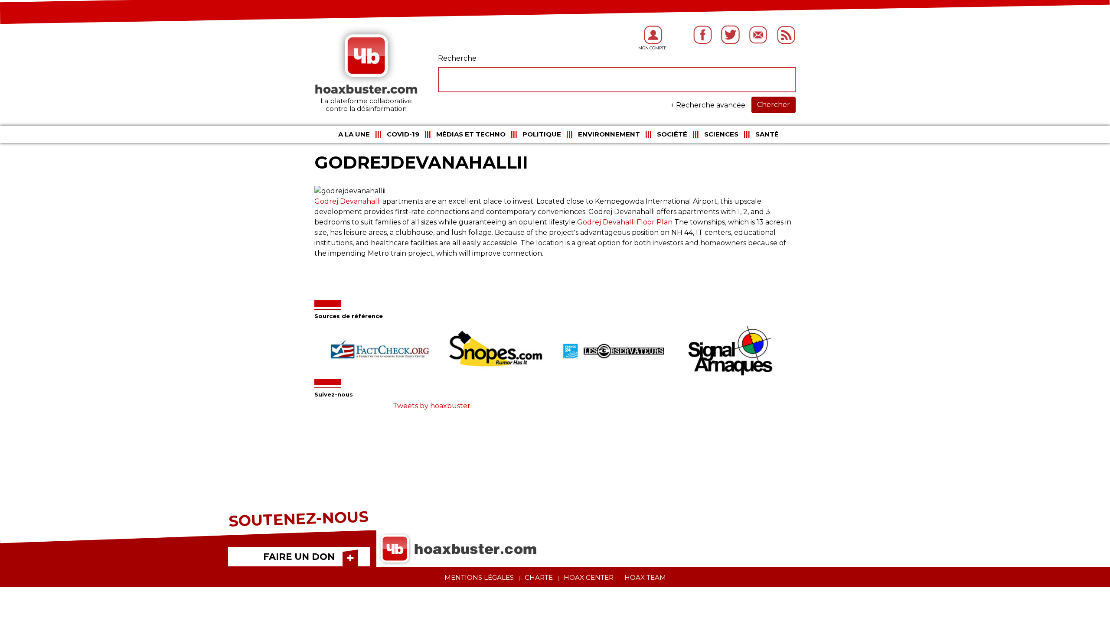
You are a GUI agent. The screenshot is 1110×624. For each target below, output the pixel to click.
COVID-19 (403, 134)
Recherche (457, 58)
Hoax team (645, 577)
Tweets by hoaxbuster (431, 406)
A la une (354, 134)
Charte (539, 577)
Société (672, 134)
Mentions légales (479, 577)
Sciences (721, 134)
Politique (541, 134)
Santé (767, 134)
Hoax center (589, 577)
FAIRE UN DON (299, 556)
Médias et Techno (471, 134)
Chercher (773, 105)
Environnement (609, 134)
